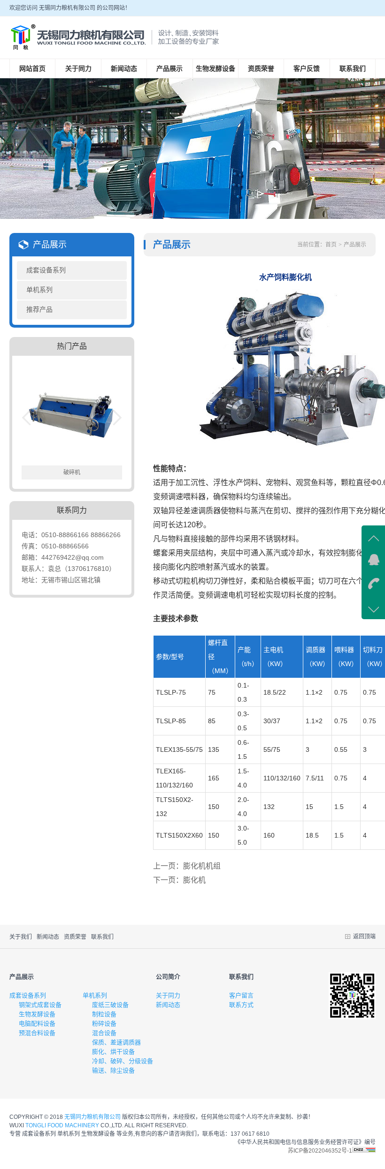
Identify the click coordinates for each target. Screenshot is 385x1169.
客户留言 (241, 995)
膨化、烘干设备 (113, 1051)
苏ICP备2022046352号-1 (320, 1150)
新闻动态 (124, 68)
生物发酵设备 (215, 68)
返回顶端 (364, 936)
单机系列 (39, 289)
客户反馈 (306, 68)
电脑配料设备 (37, 1023)
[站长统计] (364, 1150)
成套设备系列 (46, 270)
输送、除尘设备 (113, 1070)
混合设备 (104, 1032)
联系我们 (352, 68)
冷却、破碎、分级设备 (122, 1060)
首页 (331, 244)
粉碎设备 (104, 1023)
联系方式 (241, 1004)
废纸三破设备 (110, 1004)
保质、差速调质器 (116, 1042)
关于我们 (20, 937)
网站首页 (32, 68)
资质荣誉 (261, 68)
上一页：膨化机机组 (187, 866)
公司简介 (168, 976)
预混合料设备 (37, 1032)
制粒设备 (104, 1014)
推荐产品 (39, 309)
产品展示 (169, 68)
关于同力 (78, 68)
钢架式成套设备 (40, 1004)
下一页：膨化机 (179, 880)
